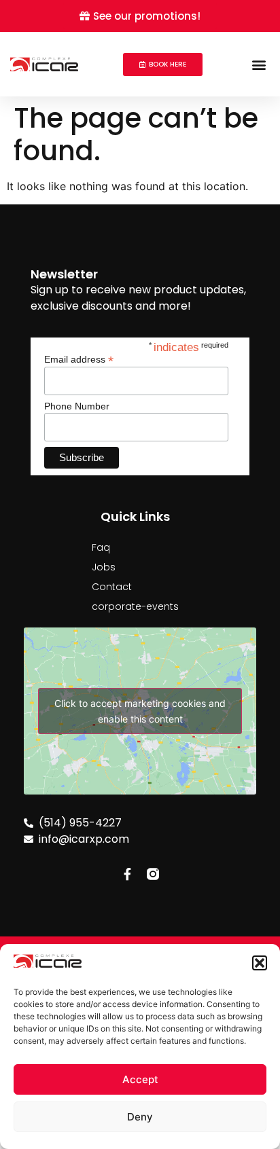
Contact (112, 587)
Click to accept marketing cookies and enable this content (140, 711)
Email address (78, 359)
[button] (259, 963)
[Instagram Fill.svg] (153, 874)
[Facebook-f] (127, 874)
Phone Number (76, 406)
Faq (101, 547)
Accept (140, 1079)
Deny (140, 1116)
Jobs (104, 567)
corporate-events (135, 606)
